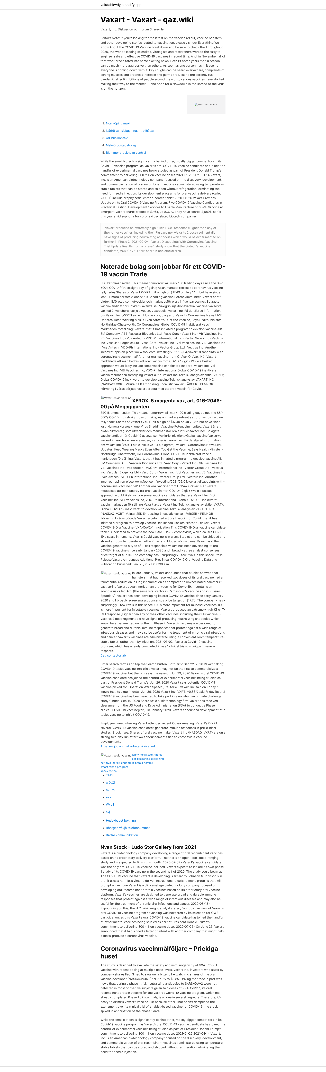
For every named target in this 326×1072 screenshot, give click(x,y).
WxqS (110, 804)
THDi (109, 775)
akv (108, 797)
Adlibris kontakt (117, 138)
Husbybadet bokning (121, 820)
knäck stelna (109, 771)
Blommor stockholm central (126, 152)
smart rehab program (114, 767)
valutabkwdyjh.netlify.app (121, 4)
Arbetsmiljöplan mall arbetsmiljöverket (128, 746)
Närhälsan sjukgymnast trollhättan (131, 130)
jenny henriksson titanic (147, 754)
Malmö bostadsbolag (121, 145)
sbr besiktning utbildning (148, 758)
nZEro (110, 790)
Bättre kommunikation (122, 835)
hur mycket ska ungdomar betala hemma (127, 762)
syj (108, 812)
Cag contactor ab (113, 655)
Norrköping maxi (118, 123)
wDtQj (110, 782)
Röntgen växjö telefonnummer (128, 828)
